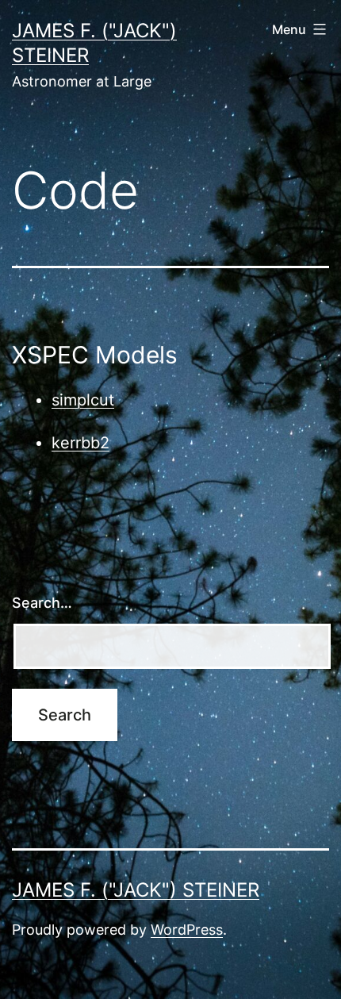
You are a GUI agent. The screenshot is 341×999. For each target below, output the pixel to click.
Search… (42, 602)
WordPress (187, 929)
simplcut (83, 399)
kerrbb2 (80, 442)
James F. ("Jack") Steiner (135, 889)
